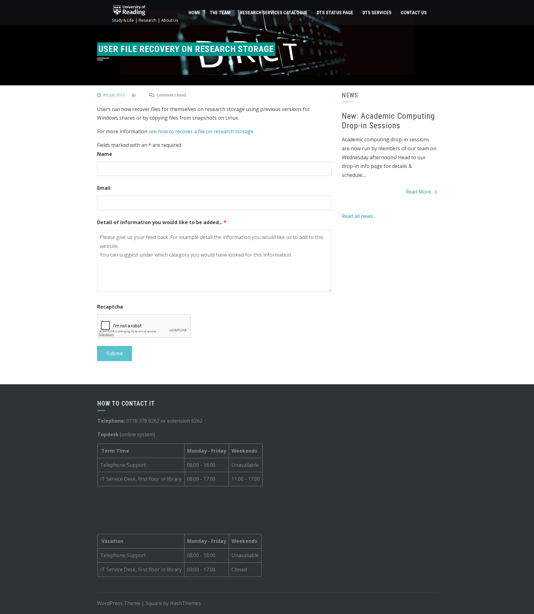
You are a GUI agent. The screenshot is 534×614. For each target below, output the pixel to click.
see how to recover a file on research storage (201, 131)
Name (104, 154)
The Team (220, 12)
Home (195, 12)
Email (104, 188)
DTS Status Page (335, 12)
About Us (169, 20)
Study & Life (123, 20)
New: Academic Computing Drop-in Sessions (388, 120)
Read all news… (359, 216)
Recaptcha (110, 306)
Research (147, 20)
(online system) (126, 434)
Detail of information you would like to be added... (162, 222)
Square (154, 603)
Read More (418, 191)
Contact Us (414, 12)
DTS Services (377, 12)
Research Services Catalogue (273, 12)
